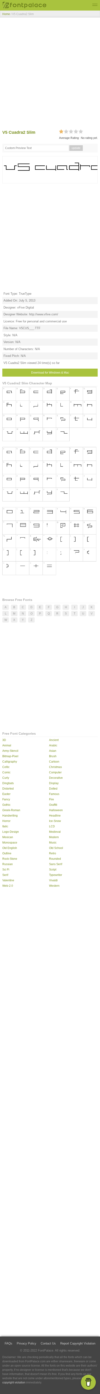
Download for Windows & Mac (50, 372)
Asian (52, 750)
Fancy (6, 799)
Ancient (54, 740)
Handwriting (10, 815)
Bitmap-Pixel (10, 756)
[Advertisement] (50, 74)
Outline (6, 853)
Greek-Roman (11, 810)
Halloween (56, 810)
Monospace (9, 842)
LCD (52, 826)
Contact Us (48, 1343)
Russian (7, 864)
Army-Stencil (10, 750)
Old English (9, 848)
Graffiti (53, 804)
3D (4, 740)
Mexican (7, 837)
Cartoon (54, 761)
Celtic (6, 767)
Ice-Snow (55, 821)
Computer (55, 772)
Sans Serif (55, 864)
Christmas (55, 767)
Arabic (53, 745)
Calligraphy (9, 761)
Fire (51, 799)
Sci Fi (5, 869)
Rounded (55, 858)
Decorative (56, 777)
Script (52, 869)
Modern (54, 837)
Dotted (53, 788)
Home (6, 14)
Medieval (55, 831)
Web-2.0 (7, 885)
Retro (52, 853)
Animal (6, 745)
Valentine (8, 880)
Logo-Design (10, 831)
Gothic (6, 804)
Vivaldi (53, 880)
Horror (6, 821)
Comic (6, 772)
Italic (5, 826)
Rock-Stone (9, 858)
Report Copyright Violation (77, 1343)
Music (53, 842)
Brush (53, 756)
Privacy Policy (26, 1343)
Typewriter (55, 875)
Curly (5, 777)
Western (54, 885)
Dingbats (8, 783)
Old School (56, 848)
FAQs (8, 1343)
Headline (55, 815)
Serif (5, 875)
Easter (6, 794)
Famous (54, 794)
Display (54, 783)
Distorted (8, 788)
